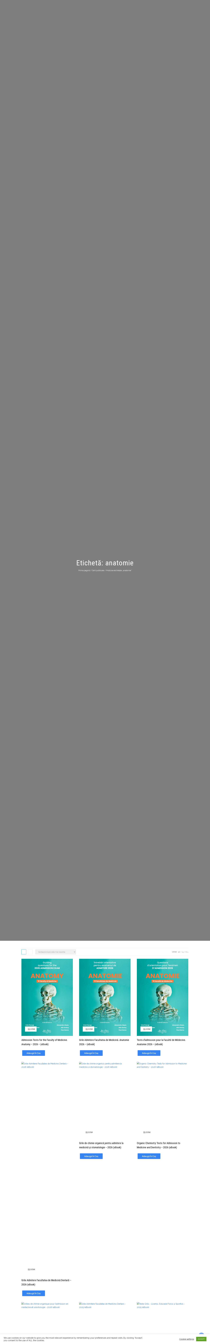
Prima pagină (84, 570)
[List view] (30, 951)
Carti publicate (98, 570)
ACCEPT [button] (201, 1339)
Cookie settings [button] (186, 1339)
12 (179, 952)
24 (183, 952)
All (187, 952)
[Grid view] (23, 951)
